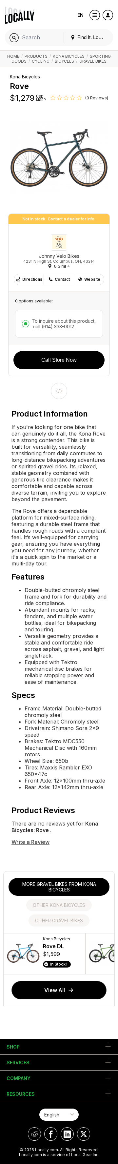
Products (36, 56)
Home (13, 56)
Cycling (40, 61)
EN (80, 15)
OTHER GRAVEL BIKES (59, 920)
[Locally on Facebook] (50, 1134)
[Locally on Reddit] (34, 1134)
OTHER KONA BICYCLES (59, 905)
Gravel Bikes (93, 61)
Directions (32, 279)
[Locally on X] (83, 1134)
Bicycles (64, 61)
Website (92, 279)
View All (54, 990)
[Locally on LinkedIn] (67, 1134)
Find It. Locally (92, 37)
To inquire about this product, (64, 323)
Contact (62, 279)
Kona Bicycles (69, 56)
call (53, 326)
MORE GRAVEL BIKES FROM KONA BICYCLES (59, 886)
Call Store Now (59, 360)
